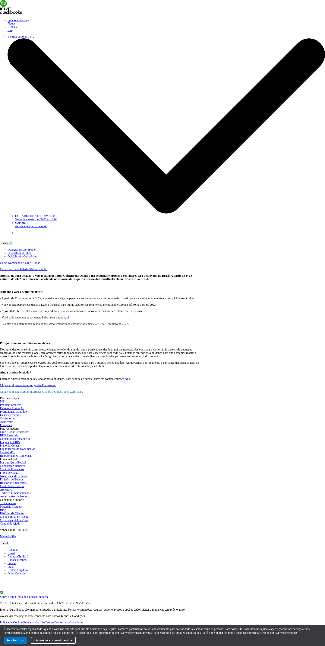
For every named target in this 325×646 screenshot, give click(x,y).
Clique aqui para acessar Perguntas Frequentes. (28, 385)
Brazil (5, 543)
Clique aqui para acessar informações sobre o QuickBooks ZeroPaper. (41, 391)
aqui (66, 317)
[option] (166, 549)
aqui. (128, 378)
